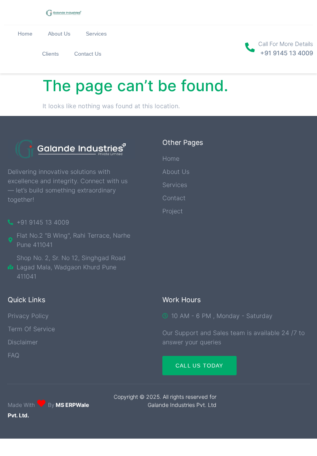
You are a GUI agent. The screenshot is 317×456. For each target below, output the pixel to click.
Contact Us (87, 54)
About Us (59, 34)
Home (25, 34)
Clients (50, 54)
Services (96, 34)
